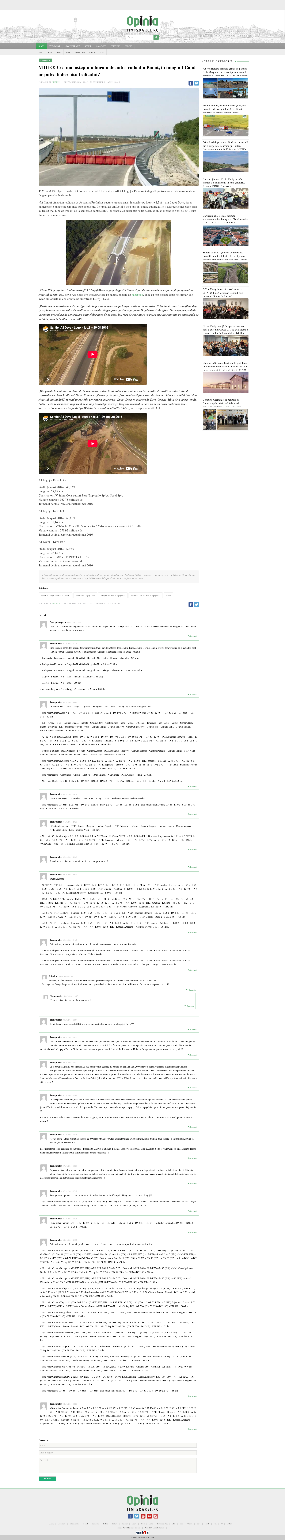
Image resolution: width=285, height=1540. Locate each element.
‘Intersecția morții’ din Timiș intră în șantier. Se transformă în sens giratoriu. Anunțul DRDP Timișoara (224, 182)
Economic (95, 1524)
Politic (105, 1524)
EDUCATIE (115, 46)
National (92, 52)
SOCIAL (88, 46)
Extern (102, 52)
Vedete (207, 1524)
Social (85, 1524)
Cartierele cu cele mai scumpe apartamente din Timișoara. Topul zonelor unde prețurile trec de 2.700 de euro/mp (225, 219)
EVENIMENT (54, 46)
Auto (181, 1524)
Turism (58, 52)
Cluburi (229, 1524)
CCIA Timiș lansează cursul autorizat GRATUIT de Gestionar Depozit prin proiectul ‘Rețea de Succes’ (223, 292)
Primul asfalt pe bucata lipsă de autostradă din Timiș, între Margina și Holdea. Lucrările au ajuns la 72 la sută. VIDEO (225, 145)
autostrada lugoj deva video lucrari (55, 595)
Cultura (49, 52)
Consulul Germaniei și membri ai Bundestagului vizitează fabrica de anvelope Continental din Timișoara (222, 403)
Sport (68, 52)
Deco (198, 1524)
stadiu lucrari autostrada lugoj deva (145, 595)
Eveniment (61, 1524)
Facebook (137, 295)
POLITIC (128, 46)
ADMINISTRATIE (72, 46)
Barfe (151, 1524)
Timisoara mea (79, 52)
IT (222, 1524)
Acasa (41, 46)
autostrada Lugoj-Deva (85, 595)
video (168, 595)
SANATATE (101, 46)
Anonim (56, 82)
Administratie (74, 1524)
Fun (215, 1524)
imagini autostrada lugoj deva (112, 595)
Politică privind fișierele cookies (128, 1528)
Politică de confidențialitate (154, 1528)
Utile (40, 52)
